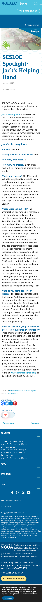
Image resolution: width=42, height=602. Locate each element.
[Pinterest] (15, 403)
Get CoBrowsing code (13, 578)
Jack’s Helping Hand (11, 114)
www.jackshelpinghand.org (24, 372)
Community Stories (16, 391)
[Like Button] (6, 415)
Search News (33, 25)
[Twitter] (7, 403)
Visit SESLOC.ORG (28, 11)
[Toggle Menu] (39, 17)
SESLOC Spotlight (11, 393)
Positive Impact (30, 391)
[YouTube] (29, 493)
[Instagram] (18, 493)
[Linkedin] (11, 403)
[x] (23, 493)
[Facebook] (3, 403)
